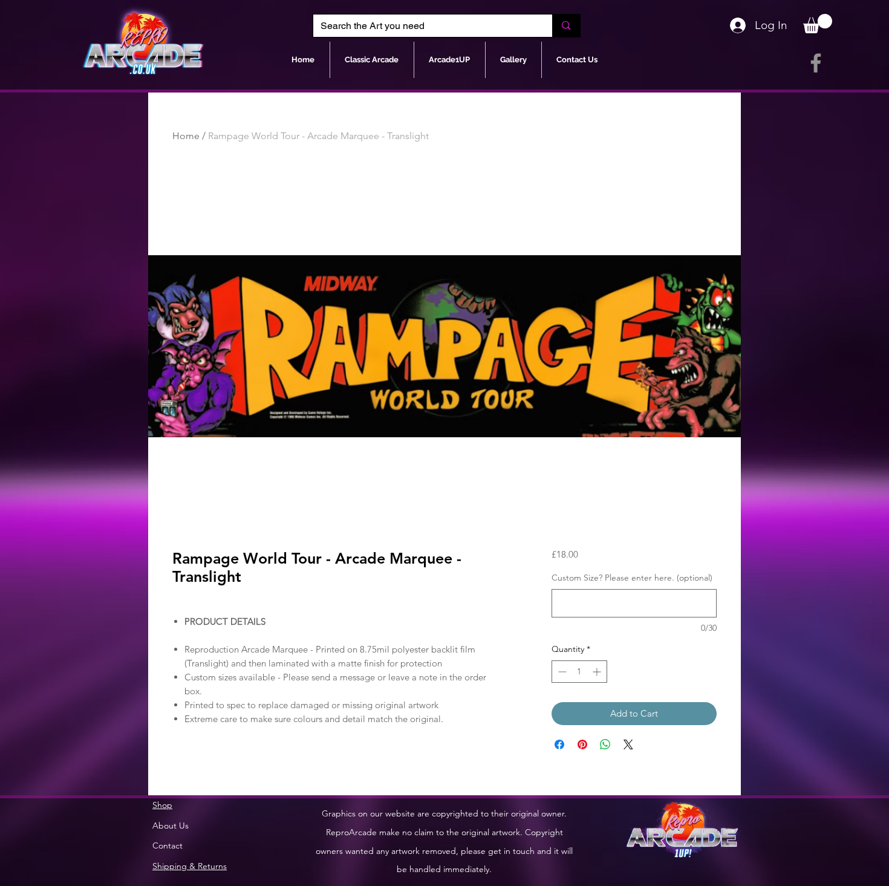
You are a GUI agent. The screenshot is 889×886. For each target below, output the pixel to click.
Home (186, 136)
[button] (817, 23)
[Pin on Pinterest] (582, 744)
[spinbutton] (579, 671)
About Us (170, 825)
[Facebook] (816, 63)
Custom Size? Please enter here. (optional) (632, 577)
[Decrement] (560, 671)
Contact (167, 845)
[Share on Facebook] (559, 744)
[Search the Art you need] (565, 26)
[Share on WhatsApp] (605, 744)
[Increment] (597, 671)
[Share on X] (628, 744)
